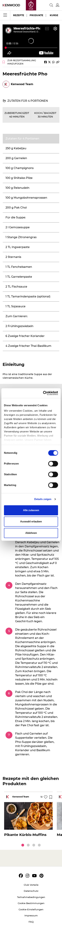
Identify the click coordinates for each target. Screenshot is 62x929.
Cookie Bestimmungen (31, 903)
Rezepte (18, 15)
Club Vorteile (31, 884)
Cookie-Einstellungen (31, 909)
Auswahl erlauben (31, 521)
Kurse (54, 15)
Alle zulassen (31, 510)
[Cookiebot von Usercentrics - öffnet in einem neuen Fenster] (43, 393)
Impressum (31, 915)
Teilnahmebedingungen (31, 897)
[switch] (53, 463)
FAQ (31, 921)
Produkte (36, 15)
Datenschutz (31, 890)
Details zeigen (42, 499)
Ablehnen (31, 532)
